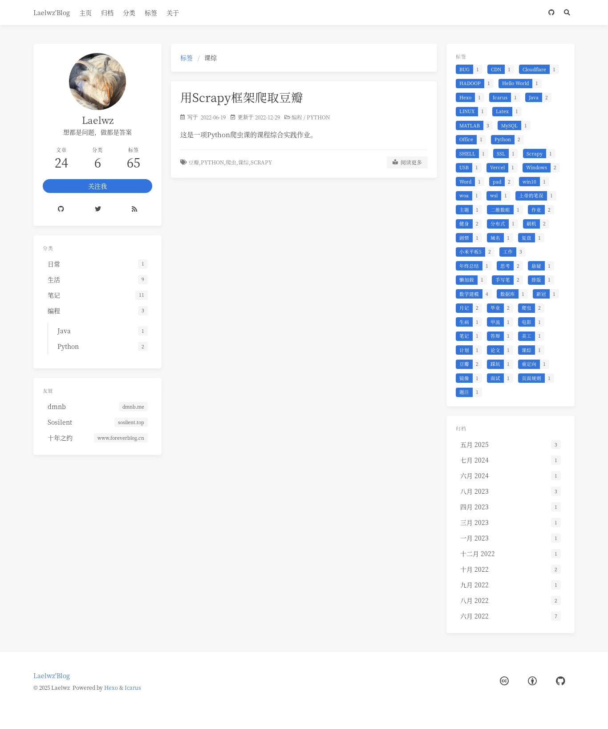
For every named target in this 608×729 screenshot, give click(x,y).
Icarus (133, 687)
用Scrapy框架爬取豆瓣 (241, 97)
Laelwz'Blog (51, 12)
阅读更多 (410, 162)
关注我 (97, 185)
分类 (129, 12)
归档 (107, 12)
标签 (151, 12)
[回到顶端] (460, 711)
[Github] (61, 209)
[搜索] (567, 12)
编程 (297, 117)
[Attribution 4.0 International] (532, 681)
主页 (85, 12)
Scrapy (261, 162)
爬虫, (232, 162)
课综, (244, 162)
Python (318, 117)
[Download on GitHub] (551, 12)
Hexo (111, 687)
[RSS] (135, 209)
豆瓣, (194, 162)
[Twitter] (98, 209)
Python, (213, 162)
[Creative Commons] (504, 681)
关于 (172, 12)
